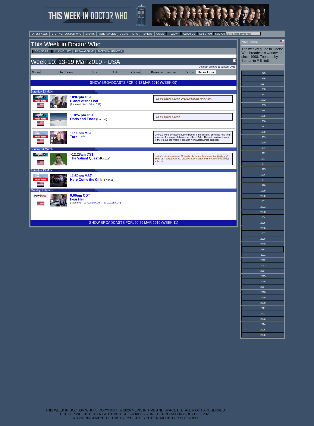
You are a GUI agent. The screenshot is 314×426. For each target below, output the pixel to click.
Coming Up (41, 51)
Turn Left (77, 137)
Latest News (40, 33)
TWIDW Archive (84, 51)
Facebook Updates (110, 51)
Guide (160, 33)
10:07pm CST (81, 97)
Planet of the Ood (84, 101)
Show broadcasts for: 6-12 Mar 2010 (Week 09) (133, 82)
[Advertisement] (135, 371)
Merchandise (107, 33)
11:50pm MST (81, 176)
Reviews (147, 33)
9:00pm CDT (80, 195)
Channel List (62, 51)
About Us (189, 33)
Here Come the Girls (86, 179)
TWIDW (173, 33)
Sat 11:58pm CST (91, 104)
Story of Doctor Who (66, 33)
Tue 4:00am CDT (91, 202)
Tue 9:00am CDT (111, 202)
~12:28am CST (82, 154)
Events (90, 33)
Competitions (129, 33)
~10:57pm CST (82, 115)
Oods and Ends (82, 119)
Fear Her (77, 199)
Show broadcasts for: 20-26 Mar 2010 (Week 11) (133, 222)
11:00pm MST (81, 133)
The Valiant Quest (84, 158)
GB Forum (205, 33)
